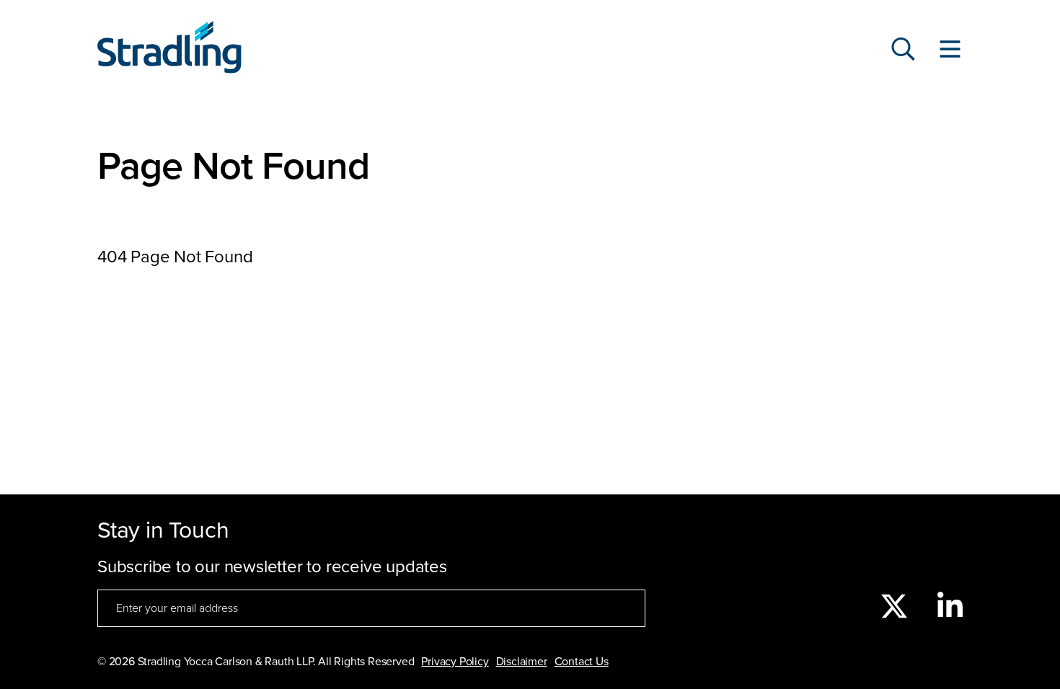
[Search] (903, 50)
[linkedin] (950, 607)
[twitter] (894, 607)
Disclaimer (521, 661)
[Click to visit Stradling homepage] (169, 51)
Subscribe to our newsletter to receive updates (272, 566)
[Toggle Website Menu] (950, 50)
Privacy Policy (454, 661)
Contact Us (582, 661)
